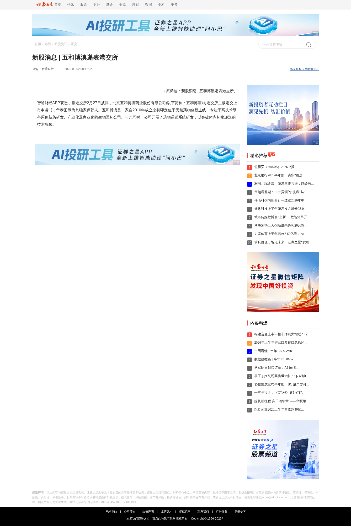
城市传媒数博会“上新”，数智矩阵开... (282, 217)
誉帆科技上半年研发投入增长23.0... (280, 209)
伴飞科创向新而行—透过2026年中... (280, 200)
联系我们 (203, 511)
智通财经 (48, 69)
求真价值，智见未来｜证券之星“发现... (283, 242)
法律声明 (148, 511)
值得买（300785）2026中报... (275, 167)
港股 (47, 44)
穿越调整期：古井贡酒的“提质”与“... (281, 192)
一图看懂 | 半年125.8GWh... (274, 351)
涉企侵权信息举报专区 (304, 69)
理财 (135, 4)
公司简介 (129, 511)
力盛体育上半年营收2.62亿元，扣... (280, 234)
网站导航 (111, 511)
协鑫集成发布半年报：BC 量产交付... (281, 384)
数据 (148, 4)
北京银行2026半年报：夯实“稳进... (279, 175)
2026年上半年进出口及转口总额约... (280, 342)
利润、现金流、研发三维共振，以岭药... (284, 183)
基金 (109, 4)
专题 (122, 4)
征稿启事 (185, 511)
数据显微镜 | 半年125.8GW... (275, 359)
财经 (96, 4)
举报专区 (240, 511)
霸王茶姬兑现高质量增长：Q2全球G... (282, 376)
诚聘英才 (166, 511)
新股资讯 (61, 44)
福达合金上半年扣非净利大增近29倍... (282, 334)
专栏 (161, 4)
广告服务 (221, 511)
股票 (83, 4)
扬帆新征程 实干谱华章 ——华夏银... (281, 401)
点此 (158, 518)
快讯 (70, 4)
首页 (57, 4)
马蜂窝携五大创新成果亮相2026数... (280, 225)
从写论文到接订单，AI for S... (276, 367)
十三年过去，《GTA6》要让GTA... (280, 393)
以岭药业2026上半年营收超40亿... (279, 409)
